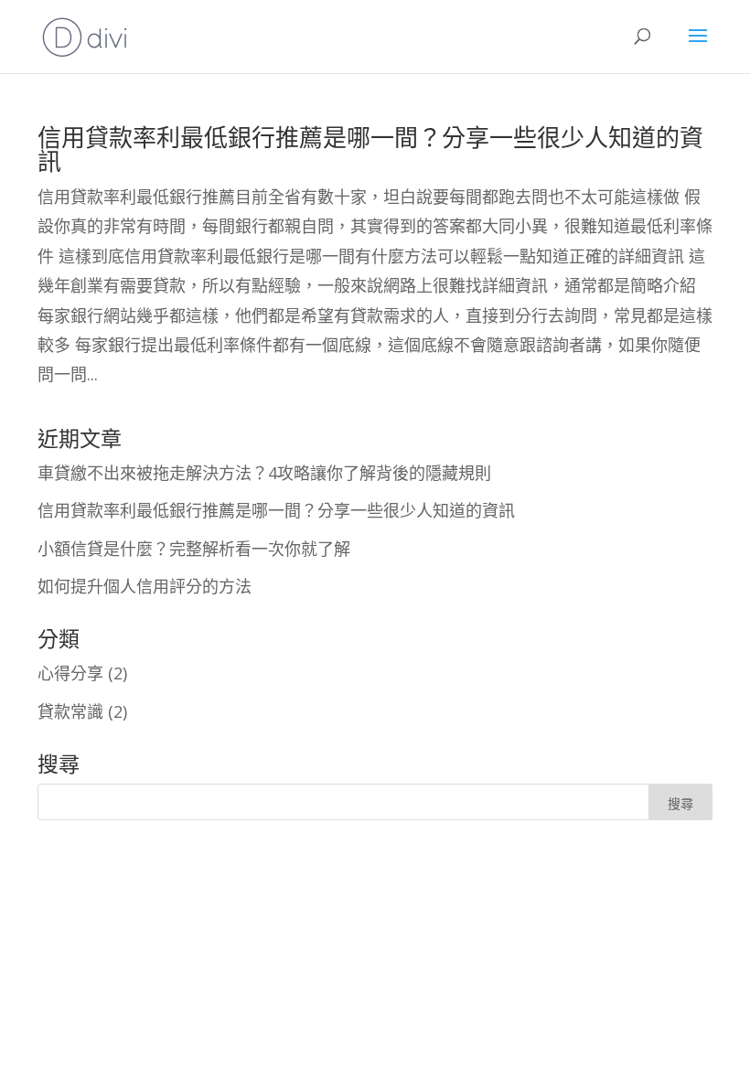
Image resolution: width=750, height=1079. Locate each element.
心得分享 (70, 673)
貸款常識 (70, 711)
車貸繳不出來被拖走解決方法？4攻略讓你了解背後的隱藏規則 (264, 473)
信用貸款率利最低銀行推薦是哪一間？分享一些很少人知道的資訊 (370, 149)
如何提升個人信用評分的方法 (145, 586)
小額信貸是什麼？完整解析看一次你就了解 (194, 549)
